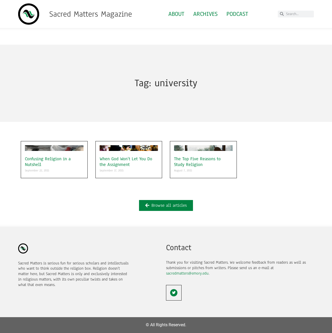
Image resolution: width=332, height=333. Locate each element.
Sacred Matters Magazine (90, 14)
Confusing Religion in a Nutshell (48, 162)
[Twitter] (173, 292)
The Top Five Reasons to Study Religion (197, 162)
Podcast (237, 14)
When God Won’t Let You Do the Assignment (126, 162)
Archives (205, 14)
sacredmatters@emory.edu (187, 273)
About (176, 14)
